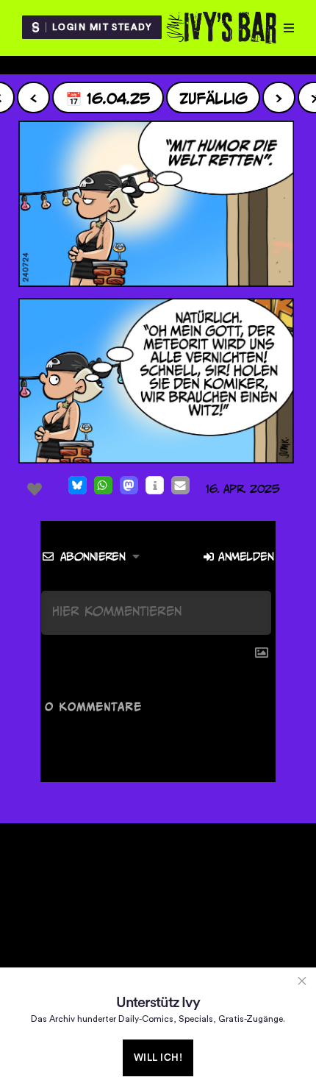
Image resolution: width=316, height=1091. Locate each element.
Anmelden (244, 556)
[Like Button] (35, 489)
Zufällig (213, 97)
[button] (77, 485)
